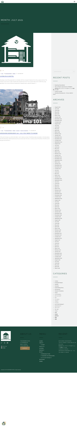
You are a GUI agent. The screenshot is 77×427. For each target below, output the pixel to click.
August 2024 (57, 144)
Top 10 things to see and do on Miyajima (63, 87)
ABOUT (41, 343)
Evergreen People (8, 74)
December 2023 (58, 157)
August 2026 (57, 107)
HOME (41, 341)
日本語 (4, 348)
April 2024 (57, 150)
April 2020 (57, 187)
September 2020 (58, 180)
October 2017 (58, 237)
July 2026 (57, 109)
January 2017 (57, 252)
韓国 (56, 318)
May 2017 (57, 245)
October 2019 (58, 197)
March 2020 (57, 189)
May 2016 (57, 265)
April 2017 (57, 247)
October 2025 (58, 122)
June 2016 (57, 263)
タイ (56, 298)
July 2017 (57, 242)
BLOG (41, 352)
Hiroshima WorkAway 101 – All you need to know (19, 134)
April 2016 (57, 267)
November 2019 (58, 195)
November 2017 (58, 235)
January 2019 (58, 212)
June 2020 (57, 184)
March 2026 (57, 116)
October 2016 (58, 257)
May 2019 (57, 205)
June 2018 (57, 224)
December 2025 (58, 119)
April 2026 (57, 114)
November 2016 (58, 255)
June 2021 (57, 172)
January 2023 (58, 164)
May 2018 (57, 225)
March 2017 (57, 248)
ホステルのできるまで (59, 304)
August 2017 (57, 240)
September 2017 (58, 238)
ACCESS (41, 349)
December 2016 (58, 253)
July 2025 (57, 126)
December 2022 (58, 165)
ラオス (56, 311)
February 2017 (58, 250)
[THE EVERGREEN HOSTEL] (6, 1)
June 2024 (57, 147)
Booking (42, 360)
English (5, 346)
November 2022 (58, 167)
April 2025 (57, 131)
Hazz (2, 74)
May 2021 (57, 174)
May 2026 (57, 112)
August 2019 (57, 200)
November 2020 (58, 179)
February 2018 (58, 230)
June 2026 (57, 111)
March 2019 (57, 209)
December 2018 (58, 214)
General (14, 74)
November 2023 (58, 159)
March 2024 (57, 152)
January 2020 (58, 192)
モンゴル (56, 309)
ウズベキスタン (58, 294)
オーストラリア (58, 296)
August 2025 (57, 124)
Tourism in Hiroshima (24, 131)
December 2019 (58, 194)
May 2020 (57, 185)
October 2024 (58, 140)
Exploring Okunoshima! (60, 85)
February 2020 (58, 190)
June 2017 (57, 243)
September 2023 (58, 160)
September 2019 (58, 199)
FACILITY (41, 347)
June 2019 (57, 204)
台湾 (56, 313)
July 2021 (57, 170)
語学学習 (56, 316)
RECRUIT (41, 350)
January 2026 (58, 117)
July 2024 (57, 145)
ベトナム (56, 303)
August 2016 (57, 260)
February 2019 (58, 210)
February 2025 (58, 134)
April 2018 (57, 227)
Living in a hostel (7, 77)
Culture (56, 281)
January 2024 (58, 155)
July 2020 (57, 182)
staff (43, 345)
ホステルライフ (58, 306)
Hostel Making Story (59, 288)
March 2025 (57, 132)
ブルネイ (56, 301)
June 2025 (57, 127)
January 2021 (57, 177)
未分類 (56, 314)
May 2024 (57, 149)
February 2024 (58, 154)
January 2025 (58, 135)
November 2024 (58, 139)
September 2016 (58, 258)
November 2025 (58, 121)
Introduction (57, 290)
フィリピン (57, 299)
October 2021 (58, 169)
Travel (56, 293)
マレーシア (57, 308)
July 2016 (57, 262)
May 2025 (57, 129)
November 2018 (58, 215)
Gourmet (17, 131)
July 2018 (57, 222)
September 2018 (58, 219)
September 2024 (58, 142)
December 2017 (58, 233)
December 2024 (58, 137)
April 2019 (57, 207)
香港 (56, 319)
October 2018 (58, 217)
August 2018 (57, 220)
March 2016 (57, 268)
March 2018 (57, 229)
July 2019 (57, 202)
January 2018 (57, 232)
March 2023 (57, 162)
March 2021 (57, 175)
